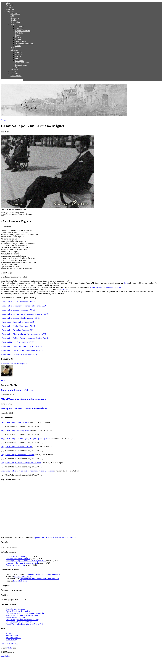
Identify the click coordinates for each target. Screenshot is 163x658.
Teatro (17, 67)
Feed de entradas (12, 635)
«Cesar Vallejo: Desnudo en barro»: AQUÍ (17, 330)
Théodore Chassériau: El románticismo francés (42, 574)
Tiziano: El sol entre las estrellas (18, 559)
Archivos (4, 600)
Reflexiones (19, 61)
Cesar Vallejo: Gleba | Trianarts (17, 422)
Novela (18, 56)
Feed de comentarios (13, 638)
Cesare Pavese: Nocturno (15, 556)
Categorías (10, 11)
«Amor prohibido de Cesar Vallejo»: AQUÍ (17, 342)
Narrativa (18, 54)
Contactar (9, 7)
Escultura (14, 20)
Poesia (17, 58)
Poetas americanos (8, 363)
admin (3, 380)
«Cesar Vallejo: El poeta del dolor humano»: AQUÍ (20, 318)
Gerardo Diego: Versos (23, 577)
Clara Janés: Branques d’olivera (17, 390)
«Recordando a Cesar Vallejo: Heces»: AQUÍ (18, 322)
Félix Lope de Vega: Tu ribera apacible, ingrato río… (26, 561)
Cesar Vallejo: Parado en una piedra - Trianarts (23, 463)
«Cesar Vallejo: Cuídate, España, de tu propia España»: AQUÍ (24, 338)
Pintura (13, 71)
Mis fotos (14, 69)
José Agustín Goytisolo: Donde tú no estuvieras (24, 408)
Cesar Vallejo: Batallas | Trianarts (18, 430)
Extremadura (15, 22)
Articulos (18, 52)
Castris (10, 648)
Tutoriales (14, 73)
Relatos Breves (21, 65)
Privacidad (10, 9)
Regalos (18, 39)
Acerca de (9, 5)
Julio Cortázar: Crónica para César (19, 622)
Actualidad (19, 26)
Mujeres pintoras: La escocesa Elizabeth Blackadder (39, 579)
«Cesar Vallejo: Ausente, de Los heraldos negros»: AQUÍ (22, 350)
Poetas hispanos (21, 363)
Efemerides (15, 18)
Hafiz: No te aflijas (20, 581)
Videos (18, 46)
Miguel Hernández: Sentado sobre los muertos (23, 399)
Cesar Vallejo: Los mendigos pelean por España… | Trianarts (29, 439)
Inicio (8, 3)
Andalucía (19, 29)
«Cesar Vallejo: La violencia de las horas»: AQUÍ (19, 354)
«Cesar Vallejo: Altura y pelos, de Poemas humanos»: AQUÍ (23, 334)
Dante (126, 283)
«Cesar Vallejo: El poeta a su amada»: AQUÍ (18, 310)
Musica (18, 37)
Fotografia (19, 33)
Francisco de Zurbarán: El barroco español (22, 563)
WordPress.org (11, 640)
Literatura (14, 50)
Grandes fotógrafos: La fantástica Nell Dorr (22, 620)
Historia (13, 48)
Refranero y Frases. (22, 63)
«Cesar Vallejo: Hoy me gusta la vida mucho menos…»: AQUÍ (24, 314)
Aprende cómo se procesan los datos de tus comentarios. (55, 537)
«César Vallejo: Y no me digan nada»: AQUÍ (18, 302)
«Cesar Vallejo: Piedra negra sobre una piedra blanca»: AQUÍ (24, 306)
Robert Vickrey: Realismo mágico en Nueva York (24, 624)
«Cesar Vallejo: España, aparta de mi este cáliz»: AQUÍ (21, 346)
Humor (18, 35)
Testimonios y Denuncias (24, 44)
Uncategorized (16, 76)
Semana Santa (20, 41)
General (13, 24)
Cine (12, 16)
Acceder (9, 633)
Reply (3, 422)
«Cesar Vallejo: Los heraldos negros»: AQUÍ (18, 326)
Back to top (5, 656)
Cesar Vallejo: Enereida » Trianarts (19, 447)
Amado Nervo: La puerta (15, 565)
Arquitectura (15, 14)
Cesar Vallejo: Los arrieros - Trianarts (20, 455)
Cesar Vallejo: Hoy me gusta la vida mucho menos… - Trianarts (30, 471)
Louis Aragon (63, 289)
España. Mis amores (22, 31)
